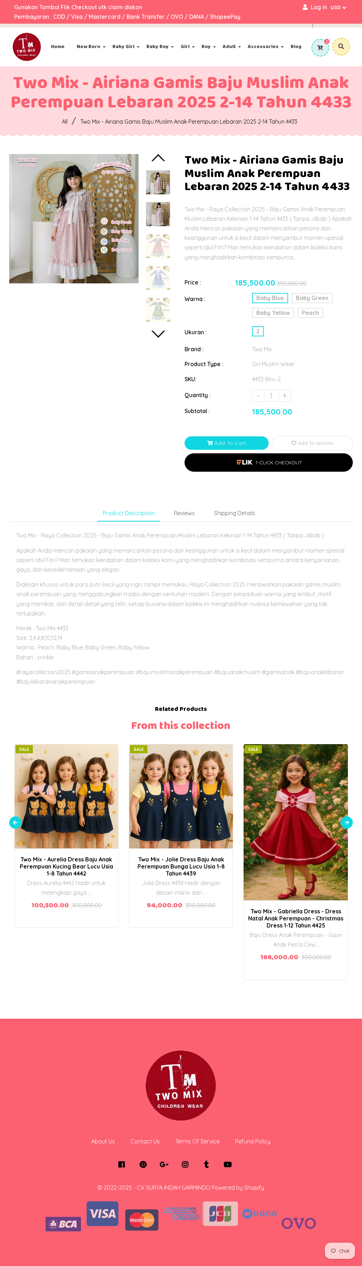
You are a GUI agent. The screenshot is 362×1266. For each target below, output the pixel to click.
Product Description (129, 513)
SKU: (191, 379)
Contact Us (145, 1141)
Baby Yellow (273, 312)
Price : (193, 282)
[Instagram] (187, 1164)
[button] (269, 462)
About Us (103, 1141)
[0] (319, 47)
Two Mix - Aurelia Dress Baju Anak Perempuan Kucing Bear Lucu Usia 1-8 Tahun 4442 (66, 866)
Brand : (194, 349)
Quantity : (198, 395)
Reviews (184, 513)
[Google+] (166, 1164)
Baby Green (312, 297)
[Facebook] (123, 1164)
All (65, 121)
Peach (310, 312)
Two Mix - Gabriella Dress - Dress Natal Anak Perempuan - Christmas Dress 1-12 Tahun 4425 (295, 918)
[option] (74, 218)
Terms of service (197, 1141)
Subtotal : (197, 410)
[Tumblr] (208, 1164)
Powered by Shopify (238, 1187)
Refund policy (252, 1141)
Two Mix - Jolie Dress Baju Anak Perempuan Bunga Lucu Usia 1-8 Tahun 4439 (181, 866)
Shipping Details (234, 513)
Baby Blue (270, 297)
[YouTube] (229, 1164)
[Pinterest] (145, 1164)
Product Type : (204, 363)
